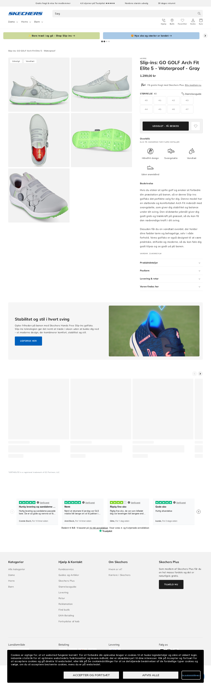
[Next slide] (205, 35)
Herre (24, 21)
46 (173, 109)
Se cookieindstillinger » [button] (191, 675)
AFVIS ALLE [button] (150, 675)
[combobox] (127, 13)
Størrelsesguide (67, 586)
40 (146, 100)
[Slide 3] (106, 41)
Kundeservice (66, 569)
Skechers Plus (67, 580)
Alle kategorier (16, 569)
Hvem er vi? (115, 569)
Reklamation (66, 603)
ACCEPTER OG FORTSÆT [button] (91, 675)
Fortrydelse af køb (69, 621)
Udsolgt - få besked (165, 126)
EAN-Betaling (66, 615)
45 (159, 109)
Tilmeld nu (171, 584)
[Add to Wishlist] (195, 126)
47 (187, 109)
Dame (11, 21)
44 (146, 109)
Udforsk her (28, 340)
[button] (201, 21)
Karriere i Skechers (119, 575)
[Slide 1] (102, 41)
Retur (62, 598)
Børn (37, 21)
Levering (63, 592)
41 (159, 100)
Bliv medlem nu (193, 85)
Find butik (64, 609)
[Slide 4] (109, 41)
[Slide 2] (104, 41)
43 (187, 100)
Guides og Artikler (69, 575)
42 (173, 100)
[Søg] (199, 13)
